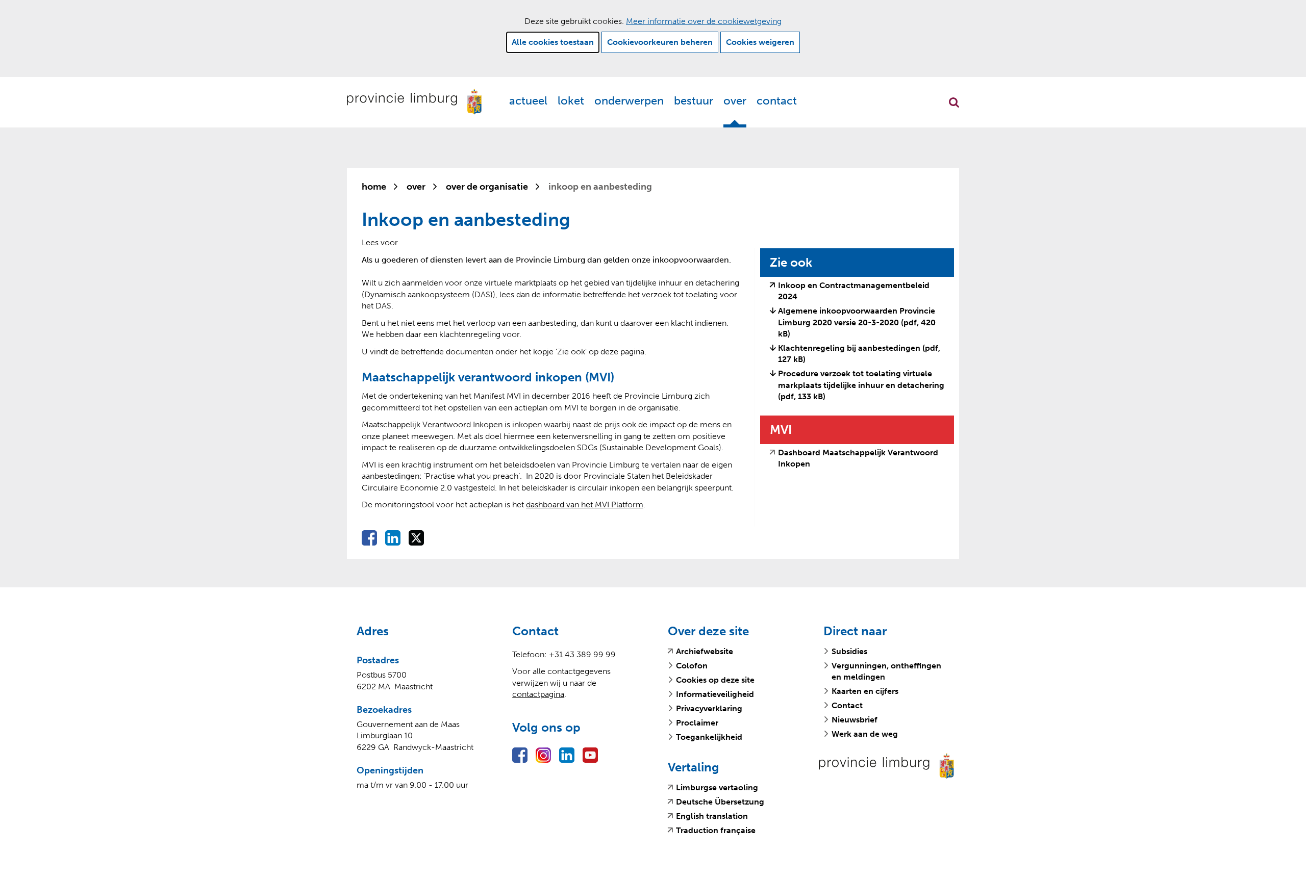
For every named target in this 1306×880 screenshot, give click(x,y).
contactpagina (538, 694)
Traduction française (716, 830)
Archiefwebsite (704, 651)
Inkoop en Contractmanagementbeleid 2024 (854, 291)
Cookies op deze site (715, 680)
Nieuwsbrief (854, 719)
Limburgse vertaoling (717, 787)
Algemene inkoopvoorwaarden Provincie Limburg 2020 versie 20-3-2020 (857, 322)
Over (734, 101)
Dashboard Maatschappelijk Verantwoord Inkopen (858, 459)
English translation (712, 816)
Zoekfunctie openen (954, 102)
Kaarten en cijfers (865, 691)
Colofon (692, 665)
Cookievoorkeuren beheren (660, 42)
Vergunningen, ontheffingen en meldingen (886, 671)
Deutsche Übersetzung (720, 802)
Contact (777, 101)
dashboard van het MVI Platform (584, 504)
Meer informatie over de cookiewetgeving (704, 21)
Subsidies (849, 651)
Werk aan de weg (865, 734)
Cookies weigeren (760, 42)
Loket (571, 101)
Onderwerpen (629, 101)
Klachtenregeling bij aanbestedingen (859, 353)
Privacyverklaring (709, 708)
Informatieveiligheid (715, 694)
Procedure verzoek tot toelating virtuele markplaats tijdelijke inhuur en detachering (861, 385)
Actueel (528, 101)
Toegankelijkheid (709, 737)
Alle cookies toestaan (553, 42)
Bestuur (693, 101)
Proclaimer (697, 723)
